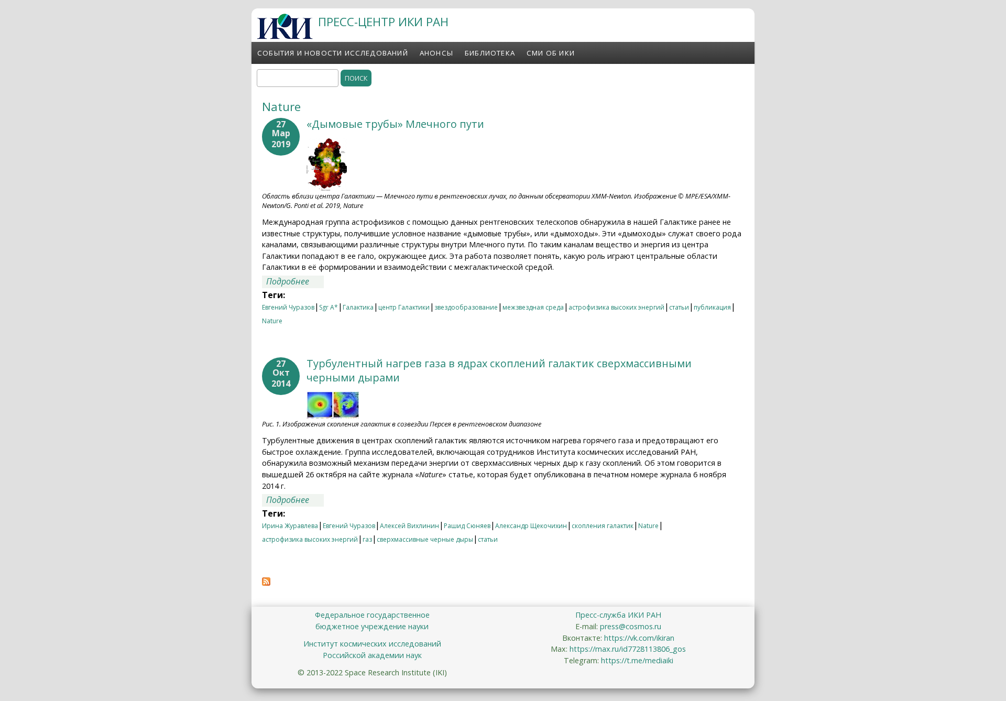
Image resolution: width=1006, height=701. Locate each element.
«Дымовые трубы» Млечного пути (395, 124)
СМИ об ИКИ (551, 53)
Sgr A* (328, 307)
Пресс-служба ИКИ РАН (618, 615)
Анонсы (436, 53)
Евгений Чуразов (288, 307)
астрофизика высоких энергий (616, 307)
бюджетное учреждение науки (372, 626)
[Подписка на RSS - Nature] (266, 582)
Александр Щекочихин (531, 525)
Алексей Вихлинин (409, 525)
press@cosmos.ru (630, 626)
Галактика (358, 307)
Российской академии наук (372, 655)
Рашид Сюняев (467, 525)
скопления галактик (602, 525)
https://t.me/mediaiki (637, 660)
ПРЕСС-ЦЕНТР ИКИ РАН (383, 22)
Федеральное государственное (372, 615)
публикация (712, 307)
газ (367, 539)
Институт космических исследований (372, 644)
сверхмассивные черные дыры (425, 539)
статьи (679, 307)
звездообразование (466, 307)
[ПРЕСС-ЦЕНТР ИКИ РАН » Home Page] (285, 36)
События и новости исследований (332, 53)
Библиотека (490, 53)
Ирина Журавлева (290, 525)
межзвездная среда (533, 307)
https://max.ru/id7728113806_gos (628, 649)
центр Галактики (404, 307)
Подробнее (295, 281)
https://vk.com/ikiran (639, 638)
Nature (272, 320)
